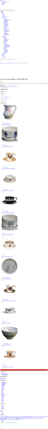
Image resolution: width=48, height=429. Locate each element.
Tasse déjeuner (15, 86)
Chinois (33, 416)
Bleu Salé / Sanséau (15, 416)
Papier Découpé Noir (6, 31)
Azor (5, 32)
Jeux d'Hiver (4, 365)
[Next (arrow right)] (1, 428)
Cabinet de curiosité (23, 416)
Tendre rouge (5, 52)
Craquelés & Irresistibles (7, 34)
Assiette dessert (3, 384)
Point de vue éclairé (6, 27)
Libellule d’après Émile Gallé (7, 19)
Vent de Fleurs (17, 419)
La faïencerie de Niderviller (5, 374)
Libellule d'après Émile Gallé (9, 86)
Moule (2, 390)
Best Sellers (11, 416)
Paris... (4, 233)
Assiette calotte (3, 381)
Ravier (2, 398)
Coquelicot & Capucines (7, 45)
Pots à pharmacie (6, 20)
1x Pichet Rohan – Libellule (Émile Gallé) (6, 124)
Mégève (5, 49)
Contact (2, 55)
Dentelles (5, 29)
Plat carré (3, 393)
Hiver (3, 28)
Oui (4, 100)
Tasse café (3, 400)
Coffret (2, 413)
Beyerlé (5, 38)
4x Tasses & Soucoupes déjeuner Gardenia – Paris (8, 234)
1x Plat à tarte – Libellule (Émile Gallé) (6, 278)
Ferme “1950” (6, 41)
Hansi (3, 15)
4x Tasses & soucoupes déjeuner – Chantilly (7, 256)
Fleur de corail (6, 24)
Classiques (4, 42)
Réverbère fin (6, 21)
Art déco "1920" (2, 416)
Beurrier (3, 386)
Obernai (4, 54)
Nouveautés (15, 418)
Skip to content (2, 0)
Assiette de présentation (4, 383)
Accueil (2, 13)
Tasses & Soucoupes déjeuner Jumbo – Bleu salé (7, 146)
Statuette (3, 408)
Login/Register (2, 11)
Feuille (2, 406)
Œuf (2, 407)
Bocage (5, 43)
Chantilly (4, 255)
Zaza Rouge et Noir (5, 16)
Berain (5, 37)
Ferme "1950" (21, 417)
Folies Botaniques (25, 417)
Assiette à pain (3, 385)
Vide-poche (3, 409)
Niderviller (3, 36)
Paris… (5, 26)
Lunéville (3, 17)
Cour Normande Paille (6, 46)
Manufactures (4, 57)
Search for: (8, 59)
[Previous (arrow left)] (0, 428)
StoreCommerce (12, 422)
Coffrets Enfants (35, 416)
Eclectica (17, 417)
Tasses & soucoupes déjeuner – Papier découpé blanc (8, 212)
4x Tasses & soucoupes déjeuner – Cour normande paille (8, 168)
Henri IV (5, 39)
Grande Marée (6, 25)
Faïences (4, 56)
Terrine (2, 401)
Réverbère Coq (41, 418)
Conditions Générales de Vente (3, 378)
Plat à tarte (3, 396)
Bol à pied (3, 387)
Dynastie (5, 47)
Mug (2, 391)
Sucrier (2, 399)
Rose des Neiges (38, 418)
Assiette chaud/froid (4, 382)
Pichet (2, 392)
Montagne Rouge (6, 50)
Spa (4, 35)
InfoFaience (3, 373)
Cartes (3, 14)
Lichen (44, 417)
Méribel (13, 418)
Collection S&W (39, 416)
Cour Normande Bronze (5, 299)
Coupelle (3, 389)
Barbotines (5, 18)
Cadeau (2, 412)
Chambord (5, 23)
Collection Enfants (6, 44)
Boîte (2, 405)
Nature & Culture (5, 22)
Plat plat (2, 394)
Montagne (4, 48)
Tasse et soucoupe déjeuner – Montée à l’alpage (7, 190)
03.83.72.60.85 (3, 2)
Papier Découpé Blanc (6, 30)
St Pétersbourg (6, 51)
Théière (2, 402)
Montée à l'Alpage (7, 418)
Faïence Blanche (5, 98)
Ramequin (3, 397)
